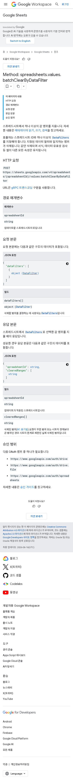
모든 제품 (8, 749)
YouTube (8, 699)
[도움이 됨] (23, 59)
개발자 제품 (9, 617)
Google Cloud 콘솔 (13, 660)
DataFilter (30, 273)
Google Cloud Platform (15, 738)
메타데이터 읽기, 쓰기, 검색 (31, 130)
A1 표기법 (22, 429)
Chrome (7, 727)
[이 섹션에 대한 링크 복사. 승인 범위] (20, 444)
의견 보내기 (13, 66)
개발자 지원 (9, 628)
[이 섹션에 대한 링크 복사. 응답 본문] (20, 325)
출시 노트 (8, 622)
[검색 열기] (57, 4)
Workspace (42, 4)
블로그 (6, 682)
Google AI (8, 744)
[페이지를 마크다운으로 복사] (18, 86)
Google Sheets (15, 15)
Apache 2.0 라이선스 (13, 534)
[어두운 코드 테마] (67, 264)
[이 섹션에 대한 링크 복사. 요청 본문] (20, 240)
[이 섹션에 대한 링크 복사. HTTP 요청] (22, 161)
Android (7, 721)
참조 (56, 52)
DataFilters (60, 137)
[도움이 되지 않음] (29, 59)
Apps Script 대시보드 (14, 655)
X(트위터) (8, 693)
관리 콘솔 (8, 649)
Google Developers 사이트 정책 (18, 537)
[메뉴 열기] (5, 4)
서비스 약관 (9, 634)
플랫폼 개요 (9, 611)
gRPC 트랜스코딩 (21, 187)
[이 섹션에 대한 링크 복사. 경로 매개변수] (26, 198)
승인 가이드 (27, 487)
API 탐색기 (8, 666)
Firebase (7, 732)
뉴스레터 (7, 687)
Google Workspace (20, 52)
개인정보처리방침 (20, 764)
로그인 (65, 4)
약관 (5, 764)
